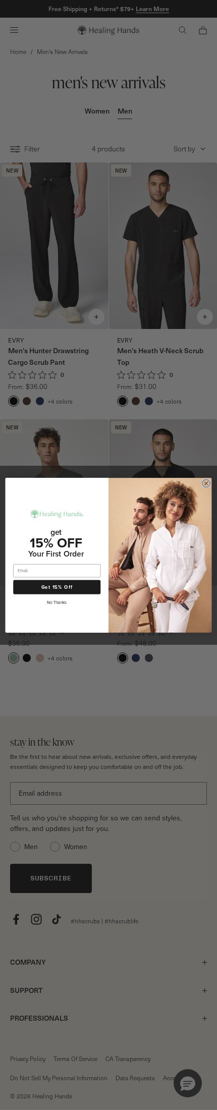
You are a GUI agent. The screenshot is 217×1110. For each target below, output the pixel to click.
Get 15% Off (57, 586)
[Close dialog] (206, 483)
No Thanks (57, 602)
